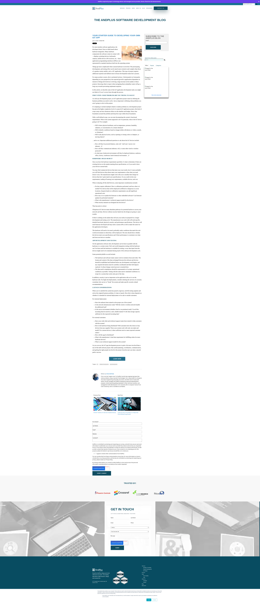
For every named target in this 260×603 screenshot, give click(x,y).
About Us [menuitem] (144, 579)
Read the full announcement (153, 1)
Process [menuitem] (128, 8)
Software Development (104, 364)
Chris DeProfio (110, 373)
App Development (113, 364)
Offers (146, 65)
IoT (97, 364)
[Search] (257, 4)
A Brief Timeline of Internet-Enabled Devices (104, 412)
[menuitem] (146, 567)
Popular (152, 65)
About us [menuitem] (138, 8)
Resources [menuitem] (149, 8)
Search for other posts (150, 58)
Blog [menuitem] (143, 8)
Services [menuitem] (122, 8)
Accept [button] (149, 599)
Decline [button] (154, 599)
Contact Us (160, 8)
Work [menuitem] (133, 8)
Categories (158, 65)
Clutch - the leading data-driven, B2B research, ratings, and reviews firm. (100, 576)
